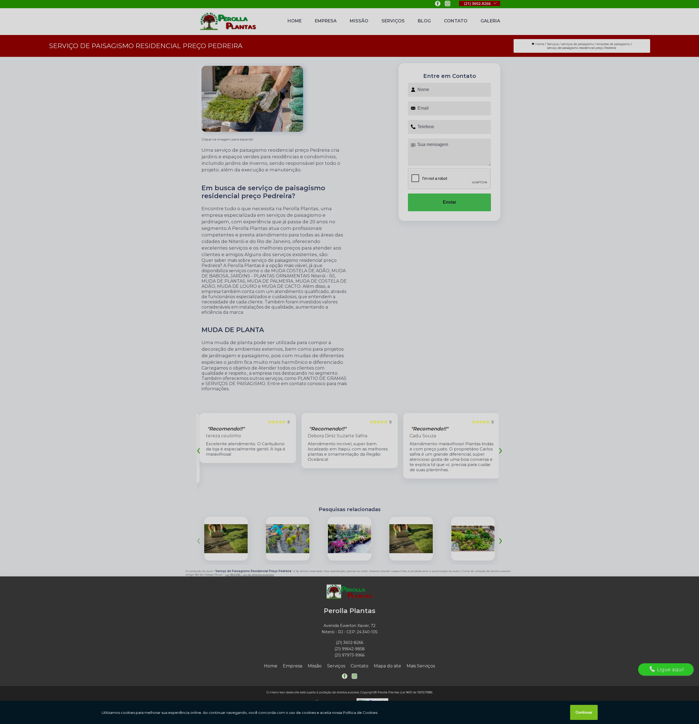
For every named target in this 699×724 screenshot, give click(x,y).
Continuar (584, 712)
